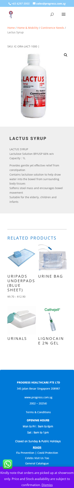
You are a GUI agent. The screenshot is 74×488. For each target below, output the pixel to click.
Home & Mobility (27, 28)
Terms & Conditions (38, 412)
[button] (65, 55)
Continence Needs (52, 28)
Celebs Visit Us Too (37, 458)
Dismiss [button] (47, 485)
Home (11, 28)
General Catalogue (37, 463)
